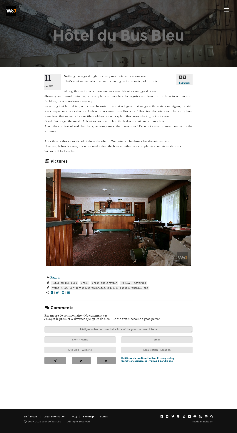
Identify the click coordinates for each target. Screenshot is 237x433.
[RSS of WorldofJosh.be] (200, 416)
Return (55, 277)
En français (184, 83)
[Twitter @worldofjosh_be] (172, 416)
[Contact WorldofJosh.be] (206, 416)
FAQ (74, 416)
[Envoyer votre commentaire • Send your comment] (55, 360)
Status (104, 416)
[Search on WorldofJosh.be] (211, 416)
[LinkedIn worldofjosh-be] (189, 416)
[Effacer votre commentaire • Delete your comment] (81, 360)
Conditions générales (134, 361)
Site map (88, 416)
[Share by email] (68, 292)
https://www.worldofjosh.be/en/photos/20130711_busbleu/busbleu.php (100, 287)
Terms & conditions (161, 361)
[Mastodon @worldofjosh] (178, 416)
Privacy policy (165, 358)
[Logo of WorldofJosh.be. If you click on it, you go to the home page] (11, 11)
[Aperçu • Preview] (106, 360)
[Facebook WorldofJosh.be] (161, 416)
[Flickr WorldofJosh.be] (167, 416)
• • (147, 359)
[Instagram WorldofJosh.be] (184, 416)
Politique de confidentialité (138, 358)
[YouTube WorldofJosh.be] (195, 416)
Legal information (54, 416)
